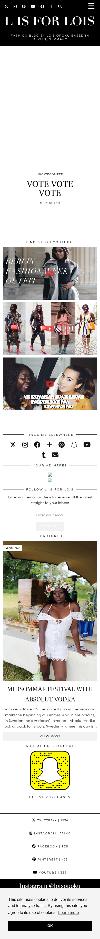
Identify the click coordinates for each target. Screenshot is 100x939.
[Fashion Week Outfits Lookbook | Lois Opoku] (50, 328)
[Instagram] (15, 6)
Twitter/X (52, 820)
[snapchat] (74, 445)
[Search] (60, 6)
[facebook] (37, 445)
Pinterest (52, 859)
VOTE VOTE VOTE (50, 188)
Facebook (52, 846)
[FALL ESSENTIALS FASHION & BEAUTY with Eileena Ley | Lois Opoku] (50, 383)
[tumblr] (44, 455)
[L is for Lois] (50, 18)
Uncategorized (50, 174)
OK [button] (50, 926)
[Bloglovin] (51, 6)
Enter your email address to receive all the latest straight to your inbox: (50, 500)
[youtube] (87, 445)
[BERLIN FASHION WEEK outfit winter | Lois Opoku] (50, 273)
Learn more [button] (68, 912)
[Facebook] (42, 6)
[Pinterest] (24, 6)
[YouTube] (33, 6)
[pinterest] (61, 445)
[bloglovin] (49, 445)
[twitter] (13, 445)
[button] (93, 6)
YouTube (52, 872)
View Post (50, 736)
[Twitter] (6, 6)
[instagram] (25, 445)
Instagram (52, 833)
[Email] (55, 455)
